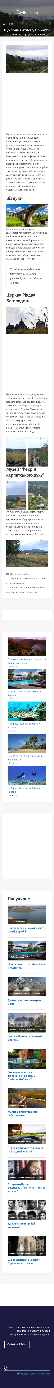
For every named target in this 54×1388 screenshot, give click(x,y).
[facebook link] (6, 1368)
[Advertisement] (27, 104)
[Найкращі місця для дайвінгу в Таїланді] (27, 776)
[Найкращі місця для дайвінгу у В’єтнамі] (27, 712)
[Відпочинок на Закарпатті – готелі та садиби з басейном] (27, 647)
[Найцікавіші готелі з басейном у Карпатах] (27, 679)
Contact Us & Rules (16, 1344)
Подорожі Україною (20, 574)
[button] (50, 24)
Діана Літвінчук (36, 34)
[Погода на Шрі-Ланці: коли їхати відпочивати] (27, 744)
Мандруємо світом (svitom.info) (34, 1374)
